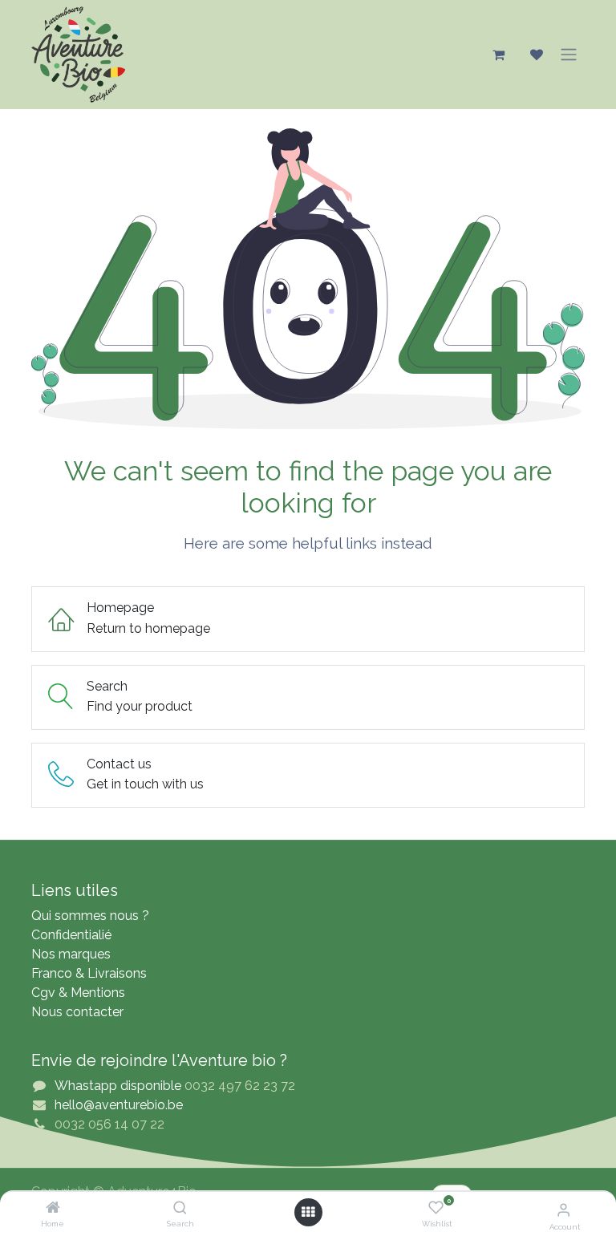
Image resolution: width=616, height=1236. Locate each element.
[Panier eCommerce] (498, 54)
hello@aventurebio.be (119, 1104)
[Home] (53, 1208)
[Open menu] (308, 1212)
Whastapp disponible (118, 1085)
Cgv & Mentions (78, 992)
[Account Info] (563, 1209)
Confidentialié (71, 934)
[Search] (180, 1208)
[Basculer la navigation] (569, 54)
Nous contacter (77, 1011)
